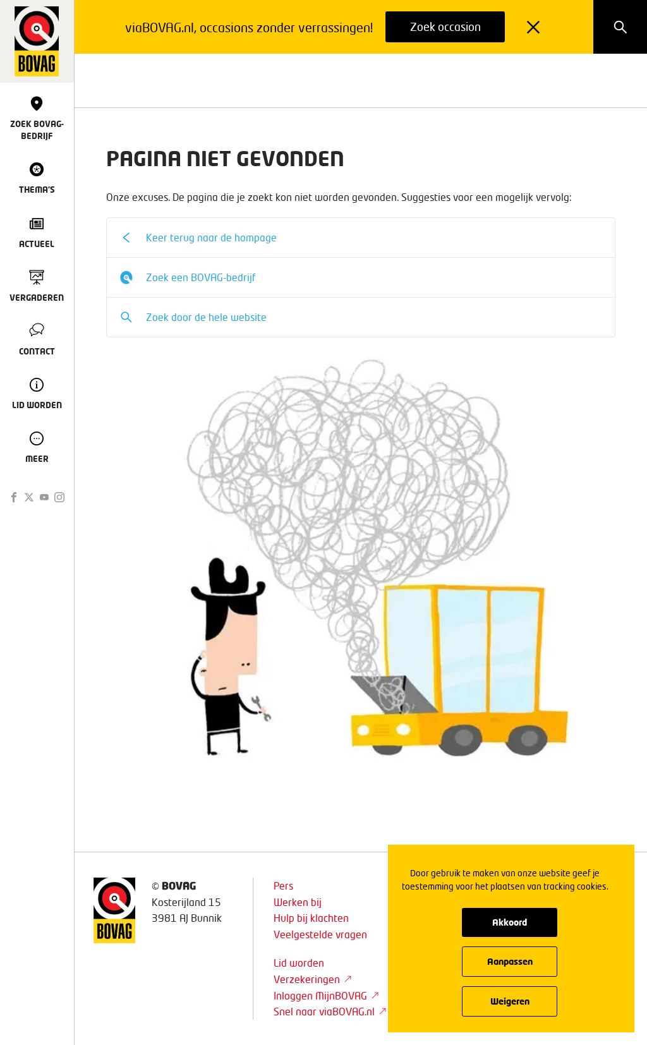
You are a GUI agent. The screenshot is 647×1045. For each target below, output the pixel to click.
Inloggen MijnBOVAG (320, 995)
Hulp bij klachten (311, 918)
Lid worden (299, 963)
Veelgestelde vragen (320, 934)
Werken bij (298, 902)
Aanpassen (510, 961)
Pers (283, 885)
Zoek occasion (445, 26)
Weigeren (509, 1001)
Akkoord (509, 922)
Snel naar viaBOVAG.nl (324, 1011)
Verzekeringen (307, 979)
